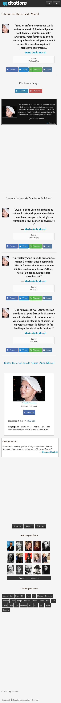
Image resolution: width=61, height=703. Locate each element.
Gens (13, 600)
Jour (36, 605)
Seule (48, 605)
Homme (6, 600)
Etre (22, 596)
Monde (40, 596)
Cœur (5, 605)
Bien (17, 596)
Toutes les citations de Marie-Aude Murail (29, 363)
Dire (53, 600)
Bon (16, 605)
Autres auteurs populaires (29, 578)
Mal (30, 605)
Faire (28, 596)
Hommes (48, 596)
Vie (34, 596)
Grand (41, 600)
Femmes (23, 605)
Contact (35, 700)
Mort (42, 605)
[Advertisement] (30, 159)
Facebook (6, 700)
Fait (11, 596)
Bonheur (6, 610)
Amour (5, 596)
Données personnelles (21, 700)
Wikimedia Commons (29, 403)
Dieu (11, 605)
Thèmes (40, 526)
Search (28, 526)
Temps (19, 600)
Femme (27, 600)
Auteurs (17, 526)
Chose (34, 600)
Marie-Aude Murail (35, 52)
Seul (48, 600)
